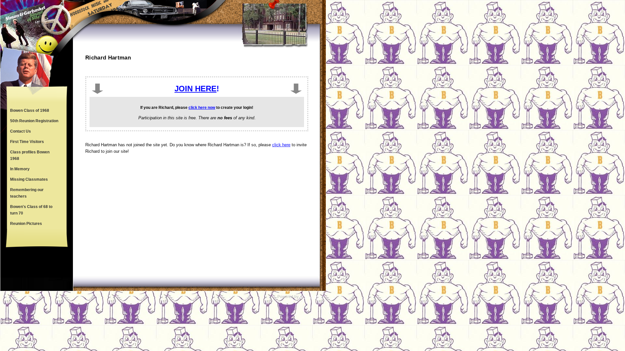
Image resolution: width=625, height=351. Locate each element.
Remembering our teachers (27, 193)
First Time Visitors (27, 141)
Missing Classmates (29, 179)
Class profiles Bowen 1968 (29, 155)
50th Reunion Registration (34, 121)
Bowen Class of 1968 (29, 110)
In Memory (20, 169)
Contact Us (20, 131)
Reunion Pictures (26, 223)
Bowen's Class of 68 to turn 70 (31, 209)
